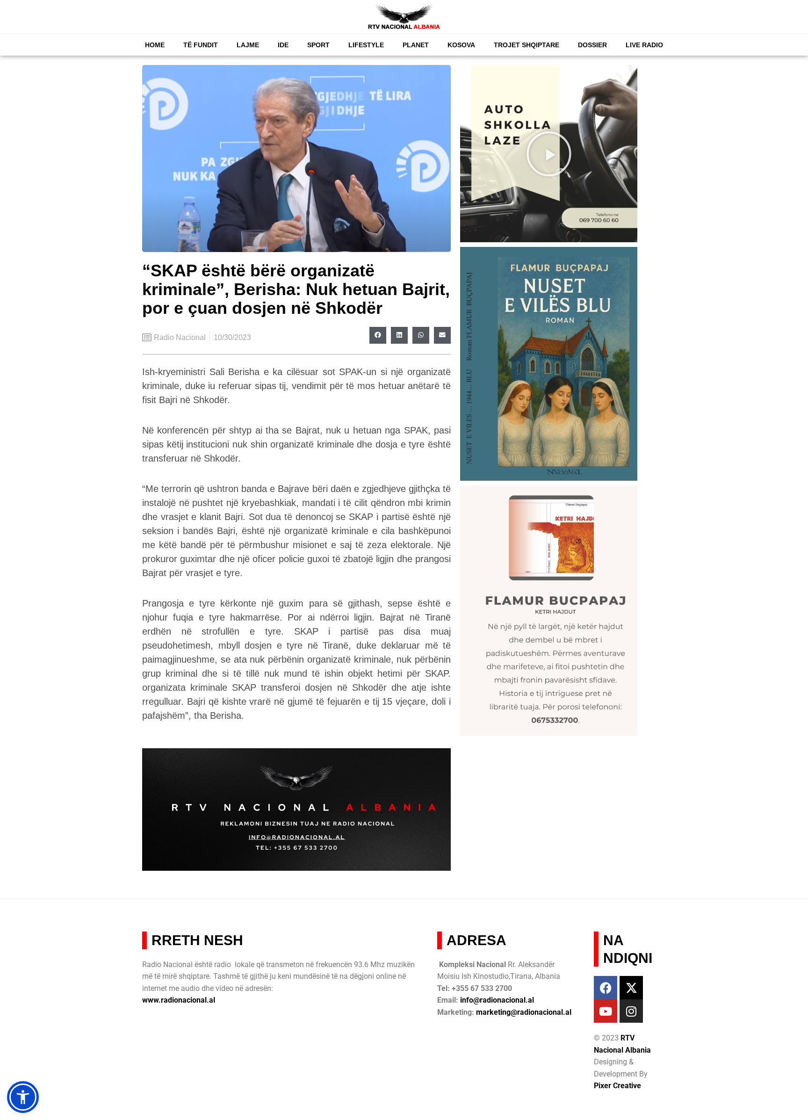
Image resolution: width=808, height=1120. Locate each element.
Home (155, 45)
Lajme (248, 45)
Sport (318, 45)
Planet (416, 45)
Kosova (461, 45)
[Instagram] (631, 1011)
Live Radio (644, 45)
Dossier (592, 45)
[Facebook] (605, 987)
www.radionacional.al (178, 1000)
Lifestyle (366, 45)
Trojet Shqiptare (526, 45)
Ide (283, 45)
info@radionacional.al (497, 1000)
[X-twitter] (631, 987)
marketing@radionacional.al (523, 1012)
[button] (377, 335)
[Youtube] (605, 1011)
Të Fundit (200, 45)
